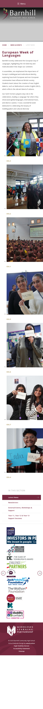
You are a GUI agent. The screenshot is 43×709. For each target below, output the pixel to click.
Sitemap (21, 651)
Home (4, 45)
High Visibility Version (21, 646)
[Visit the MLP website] (21, 630)
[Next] (39, 573)
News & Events (16, 45)
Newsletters (13, 502)
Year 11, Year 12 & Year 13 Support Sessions (18, 516)
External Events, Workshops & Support (20, 509)
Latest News (30, 45)
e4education (30, 643)
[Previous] (3, 573)
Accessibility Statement (21, 649)
